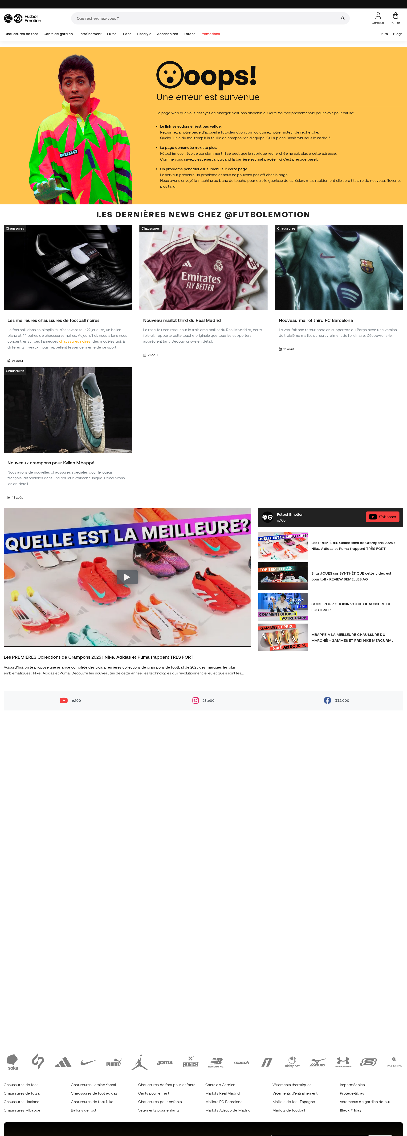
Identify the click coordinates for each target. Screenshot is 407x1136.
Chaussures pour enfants (160, 1101)
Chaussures (15, 228)
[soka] (12, 1061)
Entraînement (90, 34)
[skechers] (368, 1061)
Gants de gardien (58, 34)
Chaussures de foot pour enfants (166, 1085)
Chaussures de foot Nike (92, 1101)
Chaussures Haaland (22, 1101)
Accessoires (167, 34)
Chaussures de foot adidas (94, 1093)
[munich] (190, 1061)
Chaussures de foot (21, 34)
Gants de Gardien (220, 1085)
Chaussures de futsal (22, 1093)
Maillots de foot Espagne (294, 1101)
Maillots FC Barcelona (224, 1101)
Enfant (189, 34)
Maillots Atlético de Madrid (228, 1110)
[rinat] (267, 1061)
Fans (127, 34)
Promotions (210, 34)
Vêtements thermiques (292, 1085)
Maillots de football (289, 1110)
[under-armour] (343, 1061)
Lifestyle (144, 34)
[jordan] (139, 1061)
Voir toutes (394, 1065)
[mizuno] (317, 1061)
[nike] (89, 1061)
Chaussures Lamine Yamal (93, 1085)
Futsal (112, 34)
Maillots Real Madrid (222, 1093)
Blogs (398, 34)
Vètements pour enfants (159, 1110)
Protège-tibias (352, 1093)
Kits (384, 34)
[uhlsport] (292, 1061)
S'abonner (387, 517)
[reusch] (241, 1061)
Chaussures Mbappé (22, 1110)
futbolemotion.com (237, 132)
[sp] (38, 1061)
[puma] (114, 1061)
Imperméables (352, 1085)
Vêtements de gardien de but (365, 1101)
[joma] (165, 1061)
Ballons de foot (83, 1110)
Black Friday (351, 1110)
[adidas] (63, 1061)
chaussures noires (74, 341)
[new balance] (216, 1061)
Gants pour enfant (153, 1093)
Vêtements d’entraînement (295, 1093)
